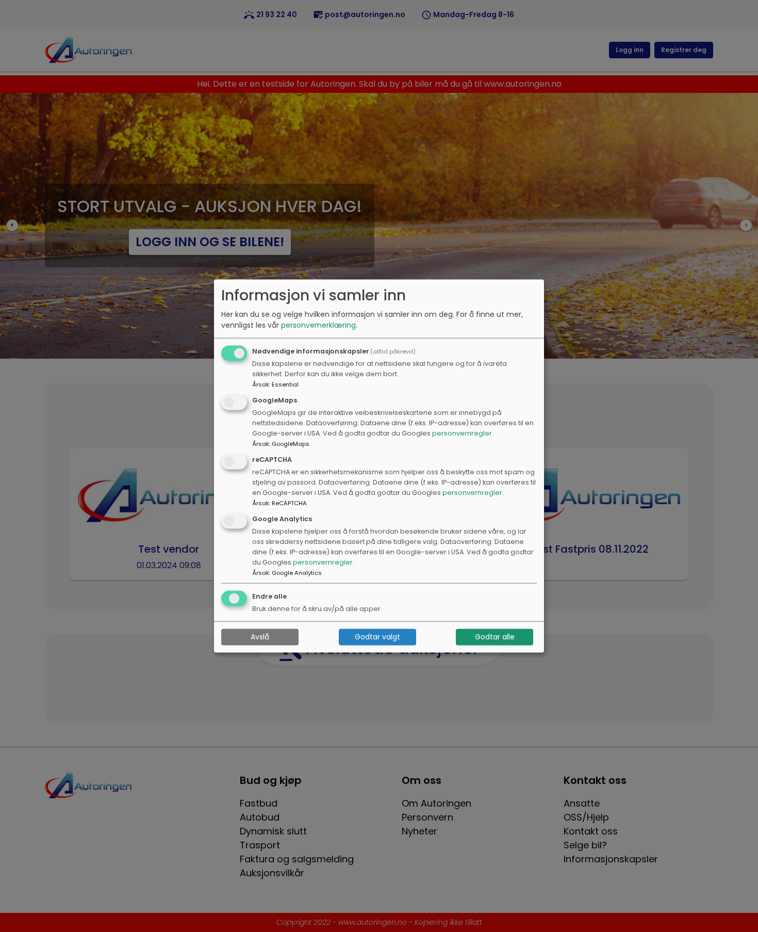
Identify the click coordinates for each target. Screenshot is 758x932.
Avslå (260, 637)
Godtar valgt (377, 637)
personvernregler (462, 433)
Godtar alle (495, 637)
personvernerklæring (318, 325)
